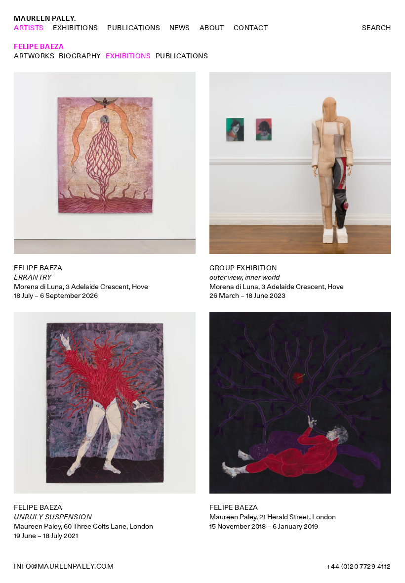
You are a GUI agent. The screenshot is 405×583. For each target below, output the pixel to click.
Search (376, 28)
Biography (80, 56)
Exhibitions (75, 28)
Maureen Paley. (45, 18)
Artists (28, 28)
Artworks (34, 56)
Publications (133, 28)
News (179, 28)
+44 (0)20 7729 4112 (358, 566)
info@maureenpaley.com (64, 566)
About (212, 28)
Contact (251, 28)
